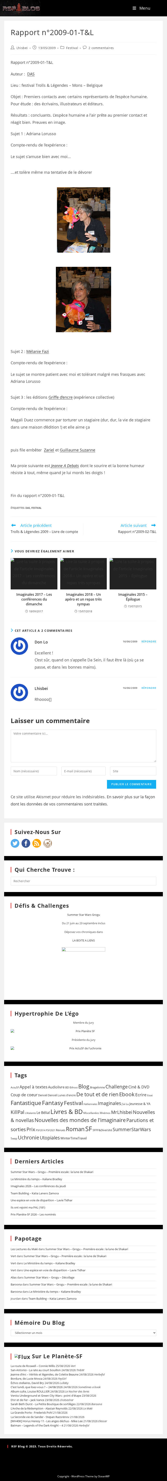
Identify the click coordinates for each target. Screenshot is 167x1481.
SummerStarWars (132, 1129)
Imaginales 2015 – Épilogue (132, 597)
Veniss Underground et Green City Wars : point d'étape (46, 1396)
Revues (60, 1130)
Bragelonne (97, 1087)
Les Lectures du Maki (24, 1249)
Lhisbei (22, 48)
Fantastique (26, 1103)
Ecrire (141, 1095)
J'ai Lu (125, 1104)
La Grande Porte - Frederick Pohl (31, 1413)
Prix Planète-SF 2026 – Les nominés (33, 1214)
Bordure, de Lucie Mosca (26, 1379)
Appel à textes (33, 1087)
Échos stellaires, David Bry (27, 1383)
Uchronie (28, 1137)
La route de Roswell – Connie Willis (33, 1366)
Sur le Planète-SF (57, 1356)
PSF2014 (40, 1130)
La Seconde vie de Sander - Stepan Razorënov (40, 1417)
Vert (13, 1256)
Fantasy (52, 1103)
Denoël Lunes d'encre (62, 1095)
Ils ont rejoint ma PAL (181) (28, 1207)
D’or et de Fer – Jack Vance (27, 1400)
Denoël (42, 1095)
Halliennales (90, 1104)
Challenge (116, 1086)
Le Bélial (43, 1112)
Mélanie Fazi (37, 351)
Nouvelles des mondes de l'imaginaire (80, 1120)
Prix (31, 1129)
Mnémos (105, 1113)
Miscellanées (91, 1113)
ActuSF (15, 1087)
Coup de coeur (24, 1094)
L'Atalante (30, 1113)
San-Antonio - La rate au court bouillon (36, 1370)
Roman (75, 1129)
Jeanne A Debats (65, 465)
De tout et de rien (97, 1094)
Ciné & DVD (138, 1086)
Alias (14, 1277)
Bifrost (74, 1087)
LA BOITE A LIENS (83, 940)
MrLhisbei (121, 1112)
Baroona (16, 1284)
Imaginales (109, 1103)
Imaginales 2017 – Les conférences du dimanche (34, 599)
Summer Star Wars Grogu (83, 915)
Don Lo (41, 642)
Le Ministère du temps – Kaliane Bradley (36, 1179)
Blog (83, 1086)
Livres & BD (66, 1111)
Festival (72, 48)
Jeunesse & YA (139, 1103)
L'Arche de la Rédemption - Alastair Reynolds (39, 1408)
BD (67, 1087)
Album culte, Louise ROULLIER (30, 1391)
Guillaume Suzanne (77, 450)
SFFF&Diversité (102, 1130)
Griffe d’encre (60, 397)
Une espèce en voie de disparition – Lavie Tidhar (41, 1200)
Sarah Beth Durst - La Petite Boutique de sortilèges (43, 1404)
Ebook (127, 1094)
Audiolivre (56, 1087)
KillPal (17, 1112)
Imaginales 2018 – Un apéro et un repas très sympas (83, 599)
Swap (14, 1138)
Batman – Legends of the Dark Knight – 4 (37, 1425)
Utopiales (50, 1138)
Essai (150, 1095)
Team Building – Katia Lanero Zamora (35, 1193)
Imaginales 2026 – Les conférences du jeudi (38, 1186)
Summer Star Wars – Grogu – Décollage (49, 1277)
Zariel (49, 450)
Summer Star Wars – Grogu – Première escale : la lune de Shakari (52, 1172)
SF (88, 1128)
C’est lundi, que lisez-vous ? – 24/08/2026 (37, 1387)
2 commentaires (101, 48)
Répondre (149, 641)
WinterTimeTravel (73, 1138)
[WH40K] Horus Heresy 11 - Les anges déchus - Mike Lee (47, 1421)
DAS (31, 74)
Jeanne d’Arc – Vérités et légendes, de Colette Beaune (44, 1374)
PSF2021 (50, 1130)
